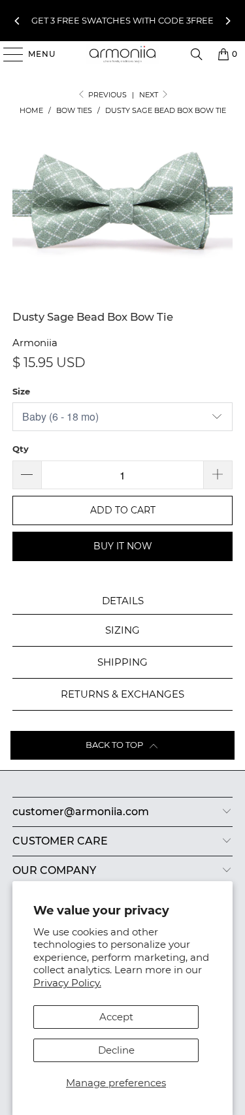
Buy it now (122, 546)
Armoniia (34, 342)
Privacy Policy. (67, 983)
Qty (20, 449)
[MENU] (7, 54)
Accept (116, 1016)
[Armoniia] (122, 54)
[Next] (227, 21)
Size (21, 391)
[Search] (196, 54)
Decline (116, 1050)
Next (149, 94)
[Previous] (17, 21)
